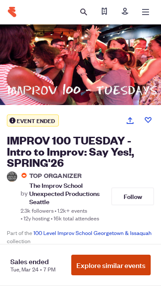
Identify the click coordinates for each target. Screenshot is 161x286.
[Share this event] (130, 120)
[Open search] (83, 12)
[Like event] (148, 120)
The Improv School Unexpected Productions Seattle (64, 193)
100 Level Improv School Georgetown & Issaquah (92, 233)
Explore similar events (111, 265)
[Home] (12, 12)
